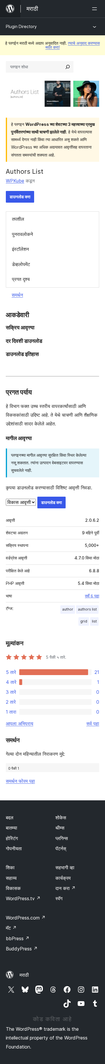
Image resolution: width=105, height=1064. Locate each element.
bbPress (17, 938)
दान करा (65, 888)
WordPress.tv (23, 898)
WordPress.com (26, 918)
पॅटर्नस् (60, 848)
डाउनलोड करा (20, 196)
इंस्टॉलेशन (20, 249)
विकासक (13, 888)
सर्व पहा (92, 723)
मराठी (24, 975)
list (94, 621)
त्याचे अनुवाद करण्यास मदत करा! (73, 45)
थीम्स (59, 828)
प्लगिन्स (61, 838)
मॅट (11, 928)
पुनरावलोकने (22, 234)
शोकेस (60, 817)
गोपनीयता (14, 848)
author (67, 609)
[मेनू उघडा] (95, 9)
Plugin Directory (21, 26)
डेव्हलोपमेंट (21, 264)
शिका (10, 867)
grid (83, 621)
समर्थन (17, 295)
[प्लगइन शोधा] (68, 67)
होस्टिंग (12, 838)
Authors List (24, 171)
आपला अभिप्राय (19, 723)
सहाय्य (11, 878)
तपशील (18, 219)
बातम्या (11, 828)
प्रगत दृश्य (21, 279)
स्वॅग (58, 898)
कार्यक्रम (63, 878)
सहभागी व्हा (64, 867)
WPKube (15, 181)
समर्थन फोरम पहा (20, 781)
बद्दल (9, 817)
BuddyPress (22, 949)
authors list (87, 609)
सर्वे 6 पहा (92, 596)
